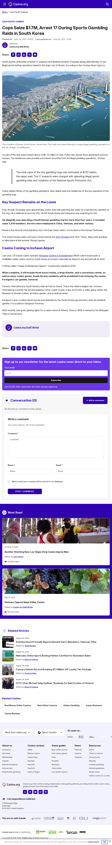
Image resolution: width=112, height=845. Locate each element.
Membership (7, 757)
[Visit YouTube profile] (35, 792)
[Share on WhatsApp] (18, 55)
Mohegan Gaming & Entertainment (56, 255)
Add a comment (95, 400)
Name (11, 465)
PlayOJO (31, 768)
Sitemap (92, 761)
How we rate (7, 768)
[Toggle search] (107, 4)
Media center (94, 772)
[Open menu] (4, 4)
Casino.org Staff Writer (19, 47)
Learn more (93, 842)
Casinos (78, 753)
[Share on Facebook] (13, 55)
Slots (54, 757)
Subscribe (56, 380)
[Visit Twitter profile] (25, 792)
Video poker (57, 768)
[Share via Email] (35, 55)
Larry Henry (18, 557)
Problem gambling (96, 765)
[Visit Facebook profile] (30, 792)
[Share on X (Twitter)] (29, 55)
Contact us (6, 750)
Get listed (6, 753)
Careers (5, 761)
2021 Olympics (63, 237)
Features (78, 757)
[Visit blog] (46, 792)
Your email (9, 367)
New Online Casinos (47, 705)
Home (91, 750)
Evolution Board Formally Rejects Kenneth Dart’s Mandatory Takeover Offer (56, 642)
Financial (78, 750)
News (5, 12)
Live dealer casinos (59, 772)
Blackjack (55, 765)
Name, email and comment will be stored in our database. (37, 481)
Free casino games (59, 753)
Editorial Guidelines (10, 765)
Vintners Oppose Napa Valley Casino (25, 602)
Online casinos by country (99, 776)
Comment (13, 433)
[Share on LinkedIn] (24, 55)
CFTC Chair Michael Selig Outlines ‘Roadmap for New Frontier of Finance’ (55, 683)
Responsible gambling (11, 772)
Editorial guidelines (96, 768)
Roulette (55, 761)
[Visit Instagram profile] (41, 792)
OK (104, 842)
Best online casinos (59, 750)
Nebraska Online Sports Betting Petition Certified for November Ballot (53, 655)
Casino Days (33, 757)
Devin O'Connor (31, 660)
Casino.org (27, 838)
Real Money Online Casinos (18, 705)
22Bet (30, 750)
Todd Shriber (30, 646)
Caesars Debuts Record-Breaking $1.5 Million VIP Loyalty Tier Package (53, 669)
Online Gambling (71, 705)
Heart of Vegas (34, 772)
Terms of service (96, 753)
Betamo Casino (34, 753)
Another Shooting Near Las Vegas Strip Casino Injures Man (37, 552)
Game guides (59, 745)
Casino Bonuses (94, 705)
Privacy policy (94, 757)
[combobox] (17, 732)
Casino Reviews (12, 713)
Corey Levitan (30, 673)
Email (59, 465)
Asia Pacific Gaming (19, 12)
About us (7, 745)
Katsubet (31, 765)
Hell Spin (31, 761)
